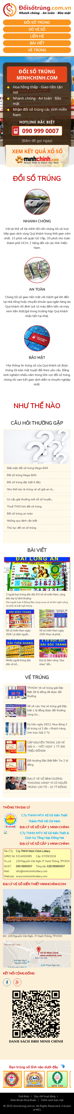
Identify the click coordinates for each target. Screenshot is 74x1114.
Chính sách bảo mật (52, 1100)
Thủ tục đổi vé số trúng (21, 528)
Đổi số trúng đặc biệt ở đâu (24, 482)
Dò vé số (37, 29)
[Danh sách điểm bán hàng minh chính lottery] (36, 1018)
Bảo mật (37, 357)
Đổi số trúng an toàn (20, 514)
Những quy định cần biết (22, 521)
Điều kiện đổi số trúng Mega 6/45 (27, 468)
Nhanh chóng (37, 221)
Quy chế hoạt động (44, 1096)
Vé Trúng (37, 50)
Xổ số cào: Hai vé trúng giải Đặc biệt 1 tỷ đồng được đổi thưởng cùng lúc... (47, 710)
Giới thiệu (24, 1096)
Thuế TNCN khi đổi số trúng (24, 506)
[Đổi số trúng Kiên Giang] (30, 1079)
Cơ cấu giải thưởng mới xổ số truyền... (30, 499)
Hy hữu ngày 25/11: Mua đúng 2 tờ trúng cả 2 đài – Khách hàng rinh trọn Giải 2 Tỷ (47, 728)
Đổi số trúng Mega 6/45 (21, 475)
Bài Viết (37, 43)
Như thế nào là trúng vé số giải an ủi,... (31, 489)
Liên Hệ (37, 36)
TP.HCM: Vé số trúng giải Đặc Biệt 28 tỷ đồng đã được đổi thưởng (45, 692)
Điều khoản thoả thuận (23, 1100)
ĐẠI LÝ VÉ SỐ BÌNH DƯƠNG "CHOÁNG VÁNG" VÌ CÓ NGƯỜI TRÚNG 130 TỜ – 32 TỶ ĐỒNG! (47, 783)
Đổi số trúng (37, 22)
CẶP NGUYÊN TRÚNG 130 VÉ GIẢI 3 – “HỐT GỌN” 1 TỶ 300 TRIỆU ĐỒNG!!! (46, 747)
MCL (38, 1110)
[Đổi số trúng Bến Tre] (53, 1079)
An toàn (37, 289)
